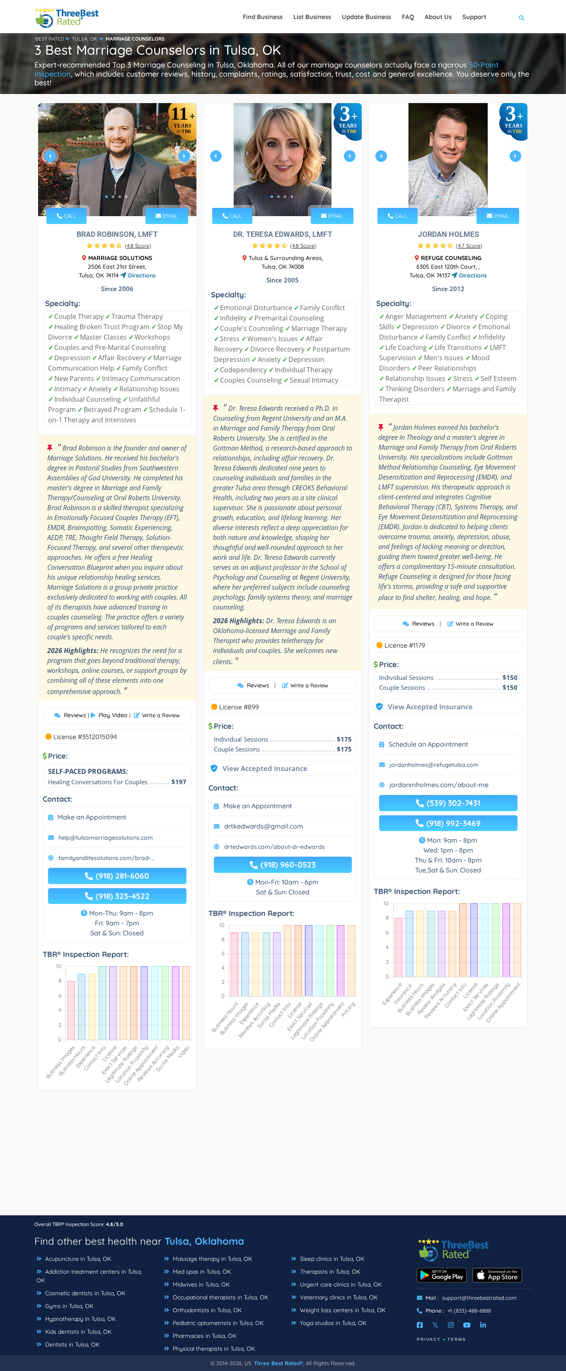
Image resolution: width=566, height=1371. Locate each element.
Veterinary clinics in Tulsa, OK (337, 1297)
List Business (312, 17)
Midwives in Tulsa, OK (200, 1284)
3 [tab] (120, 196)
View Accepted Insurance (257, 768)
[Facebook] (420, 1325)
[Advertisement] (283, 1157)
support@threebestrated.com (479, 1297)
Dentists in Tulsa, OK (71, 1344)
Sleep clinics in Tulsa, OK (331, 1259)
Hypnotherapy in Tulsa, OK (80, 1319)
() (138, 245)
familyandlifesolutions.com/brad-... (106, 858)
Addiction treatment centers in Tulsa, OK (89, 1276)
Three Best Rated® (278, 1363)
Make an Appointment (92, 817)
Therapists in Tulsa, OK (329, 1271)
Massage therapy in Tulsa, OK (211, 1259)
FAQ (408, 17)
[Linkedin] (483, 1325)
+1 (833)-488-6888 (469, 1310)
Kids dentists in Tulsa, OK (77, 1331)
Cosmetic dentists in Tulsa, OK (84, 1293)
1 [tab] (106, 196)
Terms (456, 1339)
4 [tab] (126, 196)
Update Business (366, 17)
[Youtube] (467, 1325)
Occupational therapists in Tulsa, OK (219, 1297)
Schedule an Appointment (428, 744)
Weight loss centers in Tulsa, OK (341, 1310)
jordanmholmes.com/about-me (439, 785)
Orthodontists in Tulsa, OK (206, 1310)
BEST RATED (49, 39)
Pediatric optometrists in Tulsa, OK (217, 1323)
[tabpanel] (117, 159)
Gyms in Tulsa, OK (68, 1306)
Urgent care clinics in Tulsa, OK (340, 1284)
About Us (438, 17)
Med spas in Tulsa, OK (201, 1271)
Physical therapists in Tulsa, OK (213, 1348)
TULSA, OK (84, 39)
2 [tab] (113, 196)
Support (474, 17)
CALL (69, 215)
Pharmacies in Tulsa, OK (203, 1336)
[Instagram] (451, 1325)
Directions (141, 275)
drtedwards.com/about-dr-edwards (274, 847)
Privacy (429, 1339)
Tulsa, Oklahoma (204, 1241)
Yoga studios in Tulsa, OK (332, 1323)
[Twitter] (435, 1325)
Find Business (263, 17)
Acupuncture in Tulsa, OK (77, 1259)
